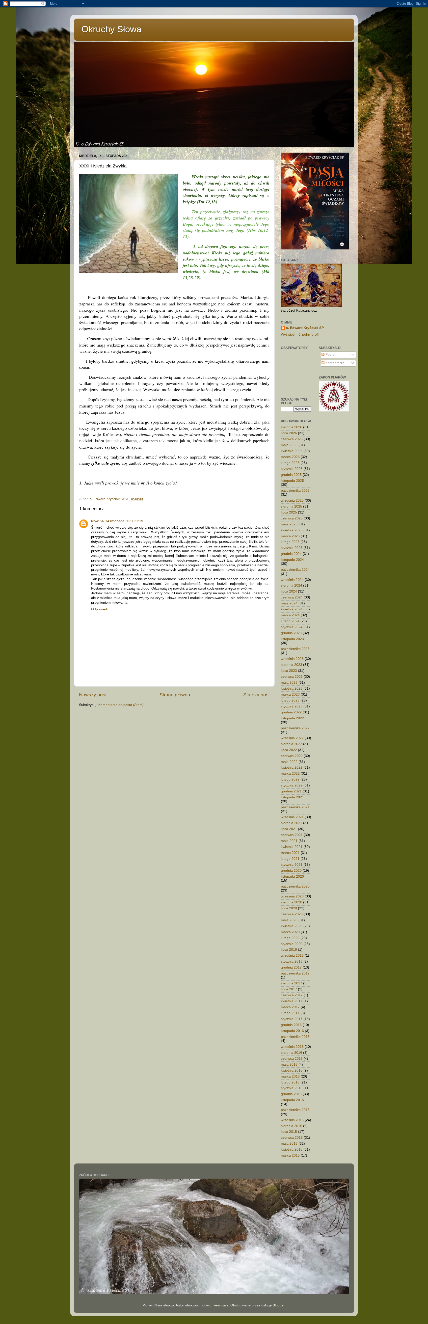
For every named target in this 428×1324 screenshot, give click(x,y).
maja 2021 (289, 841)
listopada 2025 (292, 481)
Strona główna (175, 694)
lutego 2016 (290, 1082)
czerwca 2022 (292, 756)
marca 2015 (290, 1155)
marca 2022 (290, 773)
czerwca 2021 (292, 835)
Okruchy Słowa (111, 29)
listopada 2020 (292, 876)
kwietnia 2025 (291, 530)
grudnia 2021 (291, 791)
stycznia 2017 (291, 1019)
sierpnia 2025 (291, 506)
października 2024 (295, 569)
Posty (329, 354)
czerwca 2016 (292, 1058)
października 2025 (295, 490)
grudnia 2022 (291, 712)
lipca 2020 (289, 908)
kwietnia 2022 (291, 767)
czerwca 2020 (292, 914)
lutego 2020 (290, 938)
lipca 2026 (289, 433)
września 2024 (292, 580)
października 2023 (295, 649)
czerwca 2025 (292, 518)
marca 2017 (290, 1007)
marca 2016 (290, 1076)
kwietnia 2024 (291, 609)
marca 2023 (290, 694)
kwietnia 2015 (291, 1149)
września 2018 (292, 955)
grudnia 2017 (291, 967)
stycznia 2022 (291, 785)
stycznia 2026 (291, 469)
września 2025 (292, 500)
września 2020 (292, 896)
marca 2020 (290, 932)
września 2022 (292, 738)
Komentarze (334, 363)
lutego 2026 (290, 463)
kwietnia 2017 (291, 1001)
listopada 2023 (292, 639)
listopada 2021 (292, 797)
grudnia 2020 (291, 870)
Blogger (279, 1305)
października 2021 (295, 807)
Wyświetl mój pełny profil (300, 334)
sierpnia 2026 (291, 427)
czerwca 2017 (292, 995)
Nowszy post (93, 694)
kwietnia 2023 (291, 688)
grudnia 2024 (291, 554)
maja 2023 (289, 682)
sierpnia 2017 (291, 983)
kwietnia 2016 (291, 1070)
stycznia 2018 (291, 961)
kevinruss (221, 1305)
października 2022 (295, 728)
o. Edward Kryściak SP (305, 328)
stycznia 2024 (291, 627)
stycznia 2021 (291, 864)
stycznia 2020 (291, 944)
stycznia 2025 (291, 548)
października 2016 (295, 1037)
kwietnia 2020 (291, 926)
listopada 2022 (292, 718)
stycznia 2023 (291, 706)
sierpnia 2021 (291, 823)
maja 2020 (289, 920)
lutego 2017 (290, 1013)
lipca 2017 (289, 989)
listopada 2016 (292, 1031)
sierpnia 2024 (291, 585)
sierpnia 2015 (291, 1126)
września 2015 (292, 1120)
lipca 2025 (289, 512)
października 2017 (295, 973)
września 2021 (292, 817)
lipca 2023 (289, 671)
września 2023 (292, 659)
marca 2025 (290, 536)
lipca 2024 (289, 591)
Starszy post (256, 694)
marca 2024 (290, 615)
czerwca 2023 (292, 676)
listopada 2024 (292, 560)
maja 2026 (289, 445)
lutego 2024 (290, 621)
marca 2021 (290, 853)
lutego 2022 (290, 779)
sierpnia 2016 (291, 1052)
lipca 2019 (289, 949)
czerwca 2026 (292, 439)
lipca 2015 (289, 1132)
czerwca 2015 (292, 1137)
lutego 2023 (290, 700)
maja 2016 (289, 1064)
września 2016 (292, 1047)
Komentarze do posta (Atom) (121, 705)
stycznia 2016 (291, 1088)
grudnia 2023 (291, 633)
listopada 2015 (292, 1100)
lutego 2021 (290, 859)
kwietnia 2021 (291, 847)
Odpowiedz (100, 609)
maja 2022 (289, 762)
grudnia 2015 (291, 1094)
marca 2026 (290, 457)
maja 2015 (289, 1143)
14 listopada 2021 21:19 (124, 521)
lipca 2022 (289, 750)
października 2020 (295, 886)
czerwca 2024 (292, 597)
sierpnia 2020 (291, 902)
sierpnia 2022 (291, 744)
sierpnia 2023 (291, 665)
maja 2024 (289, 603)
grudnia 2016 (291, 1025)
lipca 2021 (289, 829)
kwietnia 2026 (291, 451)
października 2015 (295, 1110)
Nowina (97, 521)
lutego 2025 (290, 542)
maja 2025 (289, 524)
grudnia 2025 (291, 475)
